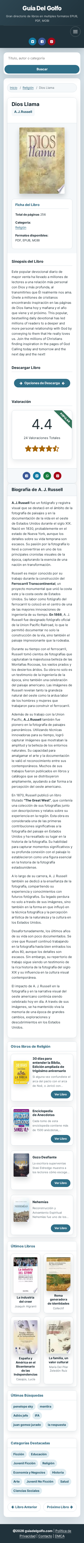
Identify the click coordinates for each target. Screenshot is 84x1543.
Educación (39, 1454)
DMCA (60, 1536)
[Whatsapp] (47, 476)
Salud (64, 1481)
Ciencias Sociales (26, 1490)
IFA (37, 1415)
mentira (45, 1406)
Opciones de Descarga (42, 383)
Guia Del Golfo (41, 8)
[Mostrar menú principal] (75, 31)
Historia (58, 1472)
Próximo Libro (58, 1507)
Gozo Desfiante (45, 1157)
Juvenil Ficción (24, 1463)
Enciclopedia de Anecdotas (43, 1113)
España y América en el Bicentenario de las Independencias (25, 1366)
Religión (28, 87)
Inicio (13, 87)
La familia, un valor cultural (58, 1360)
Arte (16, 1481)
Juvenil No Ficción (39, 1481)
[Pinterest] (51, 41)
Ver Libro (60, 1094)
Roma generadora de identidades (58, 1299)
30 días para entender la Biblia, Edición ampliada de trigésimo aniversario (49, 1064)
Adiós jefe (20, 1415)
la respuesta (57, 1424)
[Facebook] (42, 41)
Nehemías (40, 1202)
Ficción (18, 1454)
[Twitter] (32, 41)
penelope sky (23, 1406)
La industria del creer (25, 1299)
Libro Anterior (26, 1507)
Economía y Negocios (29, 1472)
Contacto (45, 1536)
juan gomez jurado (27, 1424)
